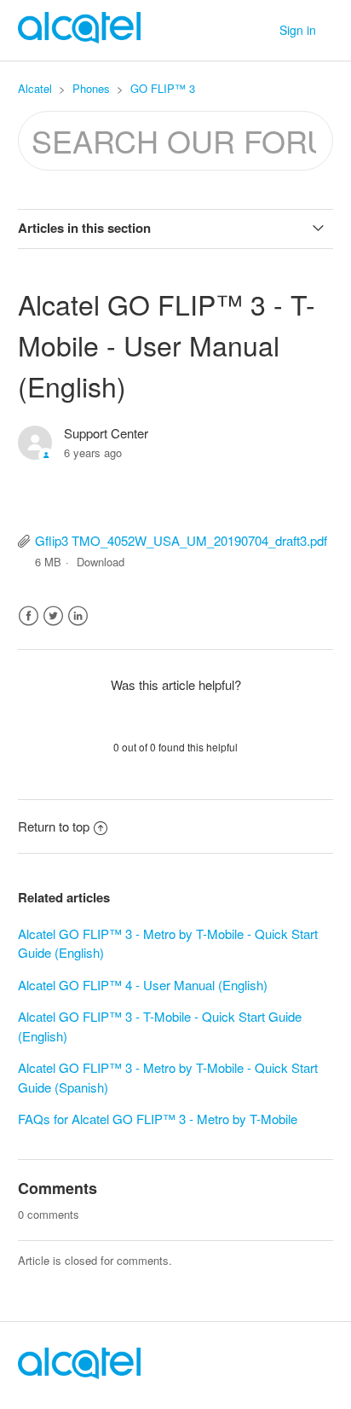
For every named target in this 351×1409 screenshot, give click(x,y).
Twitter (53, 616)
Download (100, 562)
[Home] (79, 1374)
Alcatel (35, 88)
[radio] (131, 715)
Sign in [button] (297, 29)
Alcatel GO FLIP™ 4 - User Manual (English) (143, 985)
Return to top (53, 826)
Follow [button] (175, 483)
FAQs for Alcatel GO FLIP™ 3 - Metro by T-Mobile (157, 1119)
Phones (91, 88)
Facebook (28, 616)
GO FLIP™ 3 (162, 88)
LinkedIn (78, 616)
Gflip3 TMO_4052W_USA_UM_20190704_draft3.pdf (181, 540)
